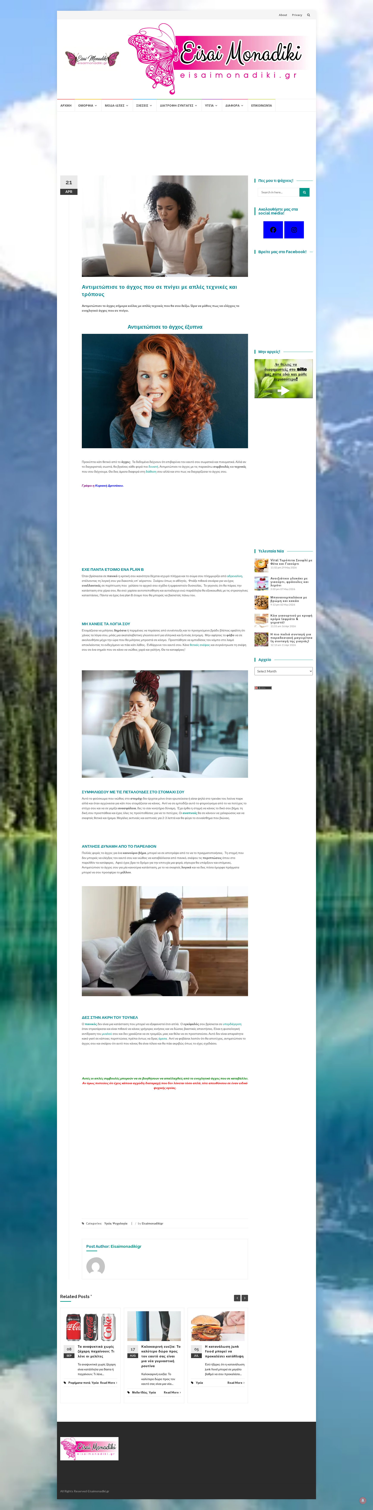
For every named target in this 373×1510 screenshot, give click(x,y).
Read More (107, 1382)
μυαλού (107, 1033)
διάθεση (151, 471)
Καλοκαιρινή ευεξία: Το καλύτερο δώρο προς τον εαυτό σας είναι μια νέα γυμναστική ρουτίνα (161, 1356)
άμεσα (162, 1038)
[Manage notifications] (362, 1500)
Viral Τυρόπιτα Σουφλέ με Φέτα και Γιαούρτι (291, 562)
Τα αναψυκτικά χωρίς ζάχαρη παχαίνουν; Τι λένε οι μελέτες (96, 1351)
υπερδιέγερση (232, 1024)
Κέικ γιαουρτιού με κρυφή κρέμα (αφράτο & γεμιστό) (291, 619)
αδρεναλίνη (234, 576)
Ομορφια (85, 105)
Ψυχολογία (120, 1223)
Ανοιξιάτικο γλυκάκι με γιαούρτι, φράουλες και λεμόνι (289, 582)
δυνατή (153, 466)
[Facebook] (273, 229)
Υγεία (209, 105)
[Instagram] (294, 229)
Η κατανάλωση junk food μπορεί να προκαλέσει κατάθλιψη (224, 1351)
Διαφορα (232, 105)
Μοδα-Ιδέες (115, 105)
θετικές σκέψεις (200, 645)
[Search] (304, 192)
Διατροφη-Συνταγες (176, 105)
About (283, 15)
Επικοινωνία (261, 105)
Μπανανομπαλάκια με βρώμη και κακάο (288, 599)
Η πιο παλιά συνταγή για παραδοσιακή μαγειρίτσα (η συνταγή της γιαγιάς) (291, 638)
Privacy (297, 15)
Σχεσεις (142, 105)
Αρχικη (65, 105)
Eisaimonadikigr (152, 1223)
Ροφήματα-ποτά (79, 1382)
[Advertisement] (186, 145)
